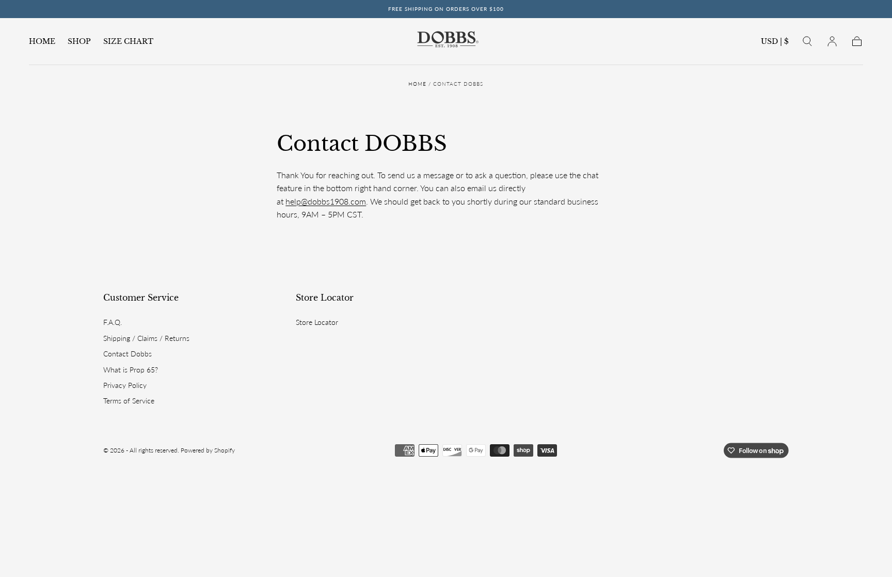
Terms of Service (128, 400)
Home (417, 84)
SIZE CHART (128, 41)
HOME (42, 41)
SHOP (79, 41)
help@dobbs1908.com (325, 201)
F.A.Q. (112, 322)
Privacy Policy (125, 385)
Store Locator (325, 297)
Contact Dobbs (127, 353)
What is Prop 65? (130, 369)
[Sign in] (832, 41)
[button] (775, 43)
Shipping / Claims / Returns (146, 338)
